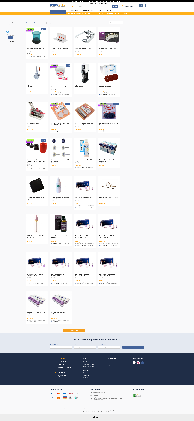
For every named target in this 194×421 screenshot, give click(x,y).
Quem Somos (86, 361)
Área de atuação (102, 344)
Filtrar (10, 37)
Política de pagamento (88, 366)
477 (9, 24)
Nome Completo (54, 344)
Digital (100, 10)
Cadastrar (133, 347)
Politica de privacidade (88, 364)
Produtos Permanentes (78, 17)
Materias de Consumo (88, 10)
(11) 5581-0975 (103, 3)
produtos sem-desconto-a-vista (63, 17)
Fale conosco (86, 375)
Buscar (115, 6)
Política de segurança (88, 372)
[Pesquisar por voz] (72, 6)
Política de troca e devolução (87, 370)
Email (75, 344)
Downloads (85, 377)
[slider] (7, 33)
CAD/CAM (108, 10)
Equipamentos (74, 10)
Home (51, 17)
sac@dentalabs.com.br (64, 367)
